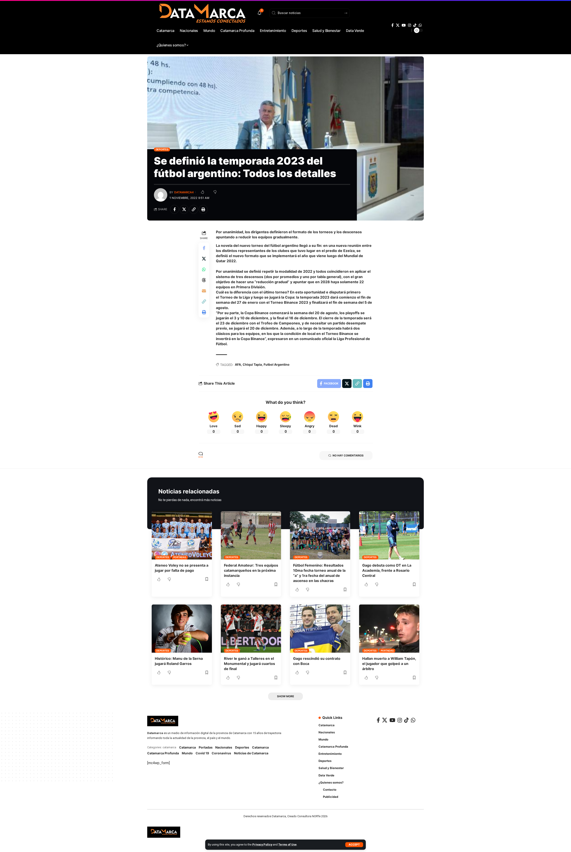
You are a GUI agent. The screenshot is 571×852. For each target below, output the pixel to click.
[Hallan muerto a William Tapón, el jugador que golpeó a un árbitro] (389, 628)
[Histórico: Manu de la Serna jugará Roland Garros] (182, 628)
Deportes (162, 149)
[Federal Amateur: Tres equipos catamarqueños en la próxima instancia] (251, 535)
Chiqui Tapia (252, 364)
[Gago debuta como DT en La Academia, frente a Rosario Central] (389, 535)
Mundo (187, 753)
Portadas (179, 557)
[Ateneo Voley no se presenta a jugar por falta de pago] (182, 535)
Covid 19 (202, 753)
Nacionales (223, 747)
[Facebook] (392, 25)
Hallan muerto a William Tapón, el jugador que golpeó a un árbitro (389, 663)
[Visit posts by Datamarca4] (160, 195)
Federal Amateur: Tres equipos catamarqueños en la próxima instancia (251, 570)
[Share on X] (184, 209)
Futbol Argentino (277, 364)
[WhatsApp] (420, 25)
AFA (238, 364)
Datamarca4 (184, 192)
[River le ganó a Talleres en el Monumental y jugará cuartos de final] (251, 628)
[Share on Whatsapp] (204, 269)
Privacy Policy (262, 844)
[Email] (204, 290)
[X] (398, 25)
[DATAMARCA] (163, 832)
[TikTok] (415, 25)
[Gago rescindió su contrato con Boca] (320, 628)
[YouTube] (404, 25)
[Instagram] (409, 25)
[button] (354, 844)
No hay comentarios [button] (348, 455)
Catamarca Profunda (163, 753)
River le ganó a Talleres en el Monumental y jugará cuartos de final (249, 663)
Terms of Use (287, 844)
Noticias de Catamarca (251, 753)
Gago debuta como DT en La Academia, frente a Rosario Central (386, 570)
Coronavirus (221, 753)
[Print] (203, 209)
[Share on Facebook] (174, 209)
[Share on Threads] (204, 280)
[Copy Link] (193, 209)
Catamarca (187, 747)
